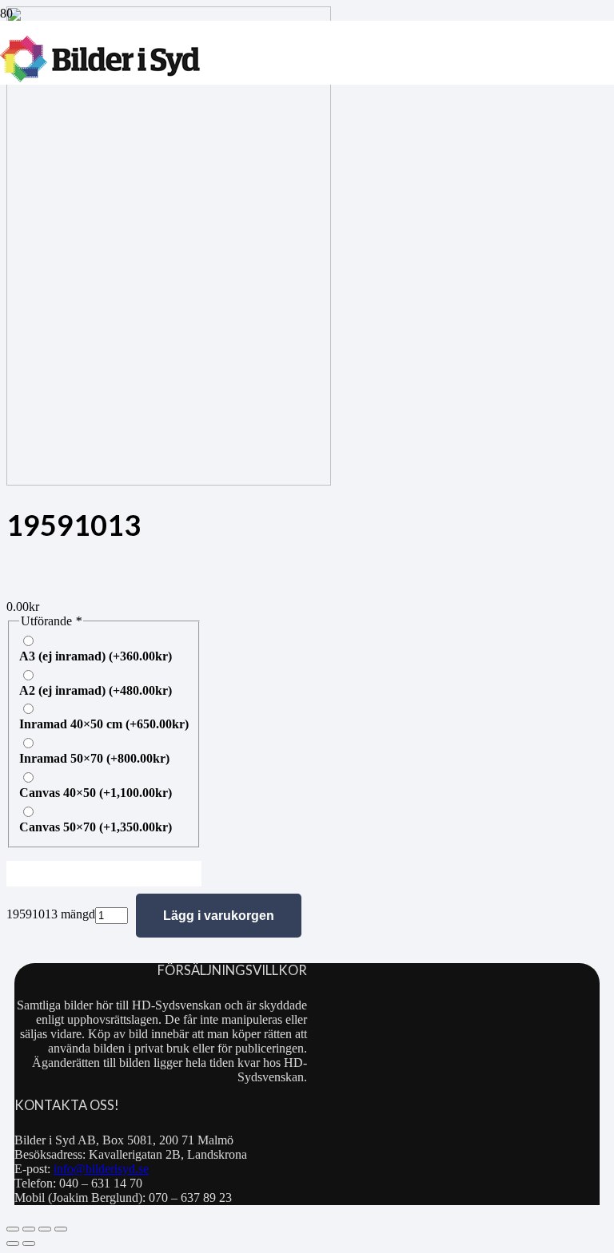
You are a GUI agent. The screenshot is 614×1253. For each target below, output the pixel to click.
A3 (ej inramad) (95, 656)
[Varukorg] (217, 53)
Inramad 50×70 (94, 758)
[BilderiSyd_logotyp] (100, 78)
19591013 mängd (50, 914)
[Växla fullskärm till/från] (28, 1229)
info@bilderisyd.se (101, 1169)
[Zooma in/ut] (12, 1229)
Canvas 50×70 (95, 827)
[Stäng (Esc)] (60, 1229)
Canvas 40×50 (95, 792)
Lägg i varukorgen (218, 915)
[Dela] (44, 1229)
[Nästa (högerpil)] (28, 1243)
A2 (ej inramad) (95, 690)
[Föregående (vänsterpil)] (12, 1243)
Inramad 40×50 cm (104, 724)
